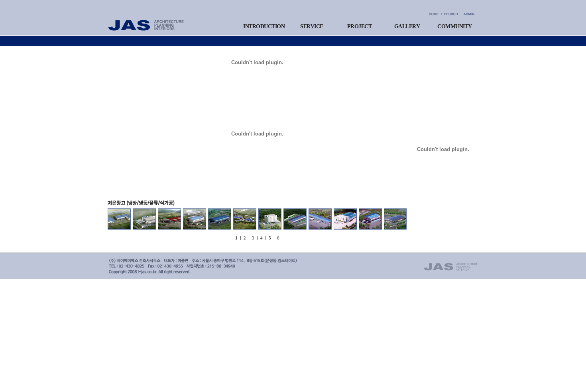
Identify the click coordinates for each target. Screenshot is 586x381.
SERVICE (311, 26)
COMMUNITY (454, 26)
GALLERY (407, 26)
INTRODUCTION (264, 26)
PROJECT (359, 26)
